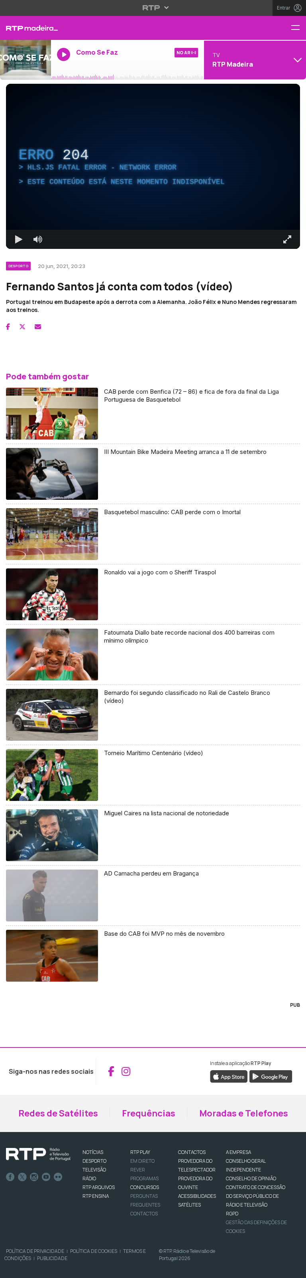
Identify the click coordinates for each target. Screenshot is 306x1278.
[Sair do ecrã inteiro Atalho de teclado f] (293, 1268)
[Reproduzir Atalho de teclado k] (12, 1268)
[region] (153, 639)
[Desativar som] (31, 1268)
